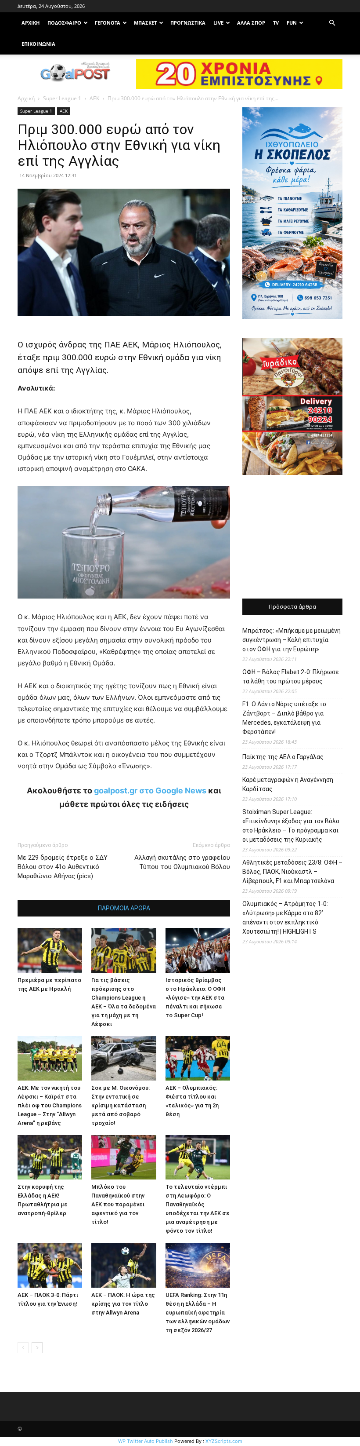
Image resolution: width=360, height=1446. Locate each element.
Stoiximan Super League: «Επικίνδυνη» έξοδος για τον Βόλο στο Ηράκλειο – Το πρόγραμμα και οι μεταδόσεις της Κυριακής (290, 825)
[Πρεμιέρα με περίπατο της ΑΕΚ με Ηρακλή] (50, 950)
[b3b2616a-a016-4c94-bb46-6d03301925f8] (124, 605)
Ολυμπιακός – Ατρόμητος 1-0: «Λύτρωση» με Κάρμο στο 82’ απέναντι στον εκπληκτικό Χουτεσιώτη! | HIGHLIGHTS (285, 917)
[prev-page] (23, 1347)
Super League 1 (62, 98)
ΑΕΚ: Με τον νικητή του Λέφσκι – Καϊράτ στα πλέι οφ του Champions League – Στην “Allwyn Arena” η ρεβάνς (50, 1105)
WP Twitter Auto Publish (145, 1441)
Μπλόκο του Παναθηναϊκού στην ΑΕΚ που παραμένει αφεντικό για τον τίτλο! (117, 1204)
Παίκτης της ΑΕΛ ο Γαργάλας (283, 756)
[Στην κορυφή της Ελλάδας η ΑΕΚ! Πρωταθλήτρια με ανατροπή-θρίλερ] (50, 1157)
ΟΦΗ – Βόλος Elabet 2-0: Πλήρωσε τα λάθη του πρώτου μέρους (290, 676)
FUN (292, 22)
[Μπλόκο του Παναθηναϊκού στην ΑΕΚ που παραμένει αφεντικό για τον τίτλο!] (123, 1157)
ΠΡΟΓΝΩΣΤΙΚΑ (187, 22)
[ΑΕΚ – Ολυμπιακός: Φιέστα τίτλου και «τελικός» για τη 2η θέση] (198, 1058)
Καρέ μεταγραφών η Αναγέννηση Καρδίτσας (287, 784)
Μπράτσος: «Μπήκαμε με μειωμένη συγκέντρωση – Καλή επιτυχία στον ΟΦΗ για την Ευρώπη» (291, 640)
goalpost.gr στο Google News (150, 790)
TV (276, 22)
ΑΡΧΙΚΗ (31, 22)
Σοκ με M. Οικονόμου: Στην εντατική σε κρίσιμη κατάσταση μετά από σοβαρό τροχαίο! (120, 1105)
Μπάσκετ (145, 22)
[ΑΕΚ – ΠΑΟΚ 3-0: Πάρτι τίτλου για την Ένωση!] (50, 1265)
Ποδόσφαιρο (64, 22)
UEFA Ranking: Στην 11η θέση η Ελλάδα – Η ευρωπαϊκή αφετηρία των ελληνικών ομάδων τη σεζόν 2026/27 (198, 1312)
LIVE (218, 22)
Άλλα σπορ (251, 22)
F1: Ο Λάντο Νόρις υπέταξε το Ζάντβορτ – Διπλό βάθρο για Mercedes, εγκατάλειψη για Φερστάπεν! (284, 718)
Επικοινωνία (38, 43)
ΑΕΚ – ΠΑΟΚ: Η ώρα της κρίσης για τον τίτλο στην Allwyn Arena (123, 1304)
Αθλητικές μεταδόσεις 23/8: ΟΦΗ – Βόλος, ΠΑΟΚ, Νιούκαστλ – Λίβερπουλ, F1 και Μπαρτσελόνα (292, 871)
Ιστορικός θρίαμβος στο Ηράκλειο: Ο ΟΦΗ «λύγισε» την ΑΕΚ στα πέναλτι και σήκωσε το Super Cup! (196, 998)
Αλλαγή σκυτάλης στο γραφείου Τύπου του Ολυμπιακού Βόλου (182, 862)
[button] (331, 23)
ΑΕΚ (94, 98)
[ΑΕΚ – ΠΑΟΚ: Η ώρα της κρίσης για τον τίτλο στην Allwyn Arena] (123, 1265)
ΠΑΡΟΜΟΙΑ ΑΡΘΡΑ (124, 908)
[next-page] (37, 1347)
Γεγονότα (107, 22)
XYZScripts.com (223, 1441)
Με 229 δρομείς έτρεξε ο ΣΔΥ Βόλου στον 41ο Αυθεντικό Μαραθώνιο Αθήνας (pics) (63, 867)
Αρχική (26, 98)
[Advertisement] (292, 538)
